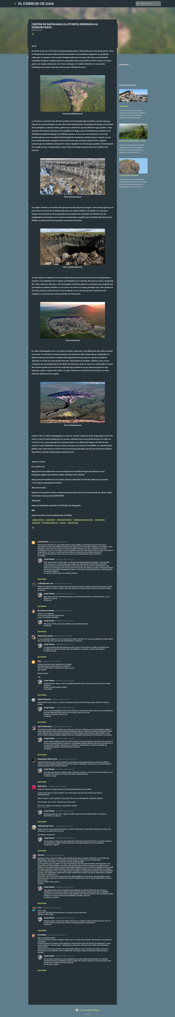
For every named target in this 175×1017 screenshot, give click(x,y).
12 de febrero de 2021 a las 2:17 (64, 559)
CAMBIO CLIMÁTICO (38, 520)
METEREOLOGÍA (100, 520)
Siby (39, 661)
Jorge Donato (49, 559)
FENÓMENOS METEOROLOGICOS (83, 520)
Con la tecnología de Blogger (89, 1010)
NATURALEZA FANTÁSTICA (50, 523)
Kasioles (41, 855)
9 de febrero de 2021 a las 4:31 (63, 583)
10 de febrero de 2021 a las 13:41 (67, 759)
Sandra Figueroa (44, 699)
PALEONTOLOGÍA (73, 523)
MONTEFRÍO (123, 106)
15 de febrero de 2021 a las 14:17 (57, 935)
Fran (39, 908)
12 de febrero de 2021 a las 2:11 (64, 621)
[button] (33, 34)
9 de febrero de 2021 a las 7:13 (64, 610)
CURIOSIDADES (50, 520)
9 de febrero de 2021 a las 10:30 (63, 636)
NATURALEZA (36, 523)
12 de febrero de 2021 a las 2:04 (64, 769)
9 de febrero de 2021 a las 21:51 (60, 699)
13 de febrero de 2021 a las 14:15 (51, 907)
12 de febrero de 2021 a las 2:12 (64, 593)
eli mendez (42, 935)
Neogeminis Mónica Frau (47, 759)
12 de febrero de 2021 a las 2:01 (64, 811)
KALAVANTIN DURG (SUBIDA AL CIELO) (132, 141)
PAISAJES (62, 523)
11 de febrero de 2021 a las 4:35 (63, 826)
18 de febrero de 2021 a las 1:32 (64, 918)
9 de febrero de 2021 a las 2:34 (58, 542)
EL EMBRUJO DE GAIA (36, 4)
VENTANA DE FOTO (45, 826)
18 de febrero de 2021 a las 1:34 (64, 956)
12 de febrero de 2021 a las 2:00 (64, 838)
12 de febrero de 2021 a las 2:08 (64, 707)
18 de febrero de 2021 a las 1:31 (64, 887)
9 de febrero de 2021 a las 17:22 (51, 661)
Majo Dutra (42, 786)
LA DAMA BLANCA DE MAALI (129, 175)
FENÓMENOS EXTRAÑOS (64, 520)
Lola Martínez (43, 542)
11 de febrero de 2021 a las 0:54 (56, 786)
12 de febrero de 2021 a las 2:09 (64, 680)
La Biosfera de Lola (45, 583)
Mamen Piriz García (45, 636)
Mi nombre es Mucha (46, 610)
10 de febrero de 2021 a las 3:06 (61, 726)
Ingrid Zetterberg (45, 726)
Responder (42, 579)
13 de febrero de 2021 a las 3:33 (54, 855)
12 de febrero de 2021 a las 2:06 (64, 738)
